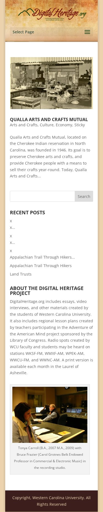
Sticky (79, 124)
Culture (47, 124)
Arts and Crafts (24, 124)
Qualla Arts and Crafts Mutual (49, 119)
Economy (64, 124)
